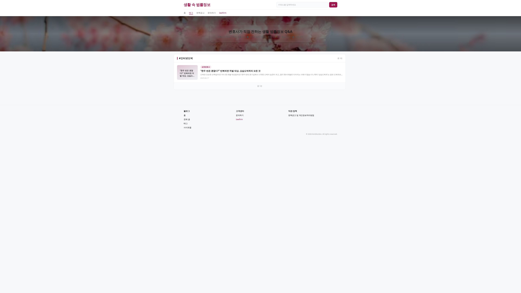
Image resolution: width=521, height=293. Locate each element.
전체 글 (187, 119)
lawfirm (222, 12)
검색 (333, 4)
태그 (191, 12)
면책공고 (200, 12)
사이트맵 (187, 127)
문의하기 (212, 12)
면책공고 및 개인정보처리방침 (301, 115)
